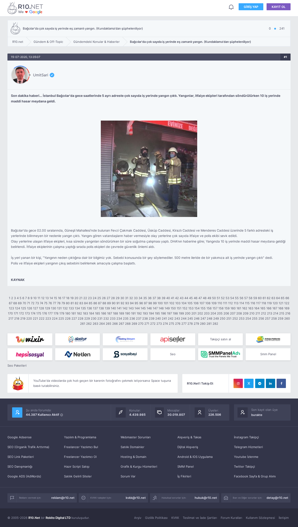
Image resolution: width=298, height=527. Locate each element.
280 (203, 323)
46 (195, 298)
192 (139, 313)
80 (68, 303)
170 (10, 313)
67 (10, 303)
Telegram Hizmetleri (248, 447)
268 (128, 323)
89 (109, 303)
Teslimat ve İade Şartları (200, 518)
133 (71, 308)
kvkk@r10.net (136, 498)
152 (184, 308)
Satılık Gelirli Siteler (78, 476)
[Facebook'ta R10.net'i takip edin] (281, 383)
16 (59, 298)
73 (37, 303)
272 (153, 323)
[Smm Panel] (172, 339)
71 (28, 303)
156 (209, 308)
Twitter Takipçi (244, 466)
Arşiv (137, 518)
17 (63, 298)
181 (73, 313)
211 (257, 313)
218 (16, 318)
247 (203, 318)
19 (72, 298)
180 (67, 313)
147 (155, 308)
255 (254, 318)
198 (175, 313)
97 (145, 303)
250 (222, 318)
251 (228, 318)
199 (181, 313)
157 (215, 308)
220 (29, 318)
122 (286, 303)
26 (104, 298)
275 (171, 323)
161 (239, 308)
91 (118, 303)
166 (268, 308)
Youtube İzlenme (246, 457)
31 (126, 298)
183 (85, 313)
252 (235, 318)
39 (163, 298)
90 (113, 303)
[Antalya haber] (268, 339)
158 (221, 308)
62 (269, 298)
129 (47, 308)
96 (141, 303)
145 (143, 308)
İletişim (284, 518)
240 (158, 318)
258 (274, 318)
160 (233, 308)
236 (132, 318)
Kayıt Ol (278, 7)
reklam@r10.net (62, 498)
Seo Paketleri (17, 365)
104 (183, 303)
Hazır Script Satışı (76, 466)
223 (48, 318)
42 (177, 298)
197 (169, 313)
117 (258, 303)
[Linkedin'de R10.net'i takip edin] (270, 383)
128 (41, 308)
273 (159, 323)
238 (145, 318)
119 (269, 303)
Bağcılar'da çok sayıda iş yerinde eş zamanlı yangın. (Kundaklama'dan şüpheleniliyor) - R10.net (26, 7)
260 (287, 318)
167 (274, 308)
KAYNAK (18, 280)
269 (134, 323)
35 (145, 298)
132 (65, 308)
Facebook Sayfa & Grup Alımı (255, 476)
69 (20, 303)
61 (264, 298)
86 (95, 303)
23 (90, 298)
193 (145, 313)
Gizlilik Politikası (156, 518)
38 (159, 298)
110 (219, 303)
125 (23, 308)
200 (187, 313)
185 (97, 313)
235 (126, 318)
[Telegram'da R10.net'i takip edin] (259, 383)
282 (215, 323)
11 (38, 298)
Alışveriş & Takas (189, 437)
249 (216, 318)
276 (177, 323)
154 (197, 308)
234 (119, 318)
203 (207, 313)
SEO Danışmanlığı (19, 466)
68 (15, 303)
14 (51, 298)
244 (183, 318)
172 (21, 313)
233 (112, 318)
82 (76, 303)
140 (113, 308)
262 (89, 323)
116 (253, 303)
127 (35, 308)
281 (209, 323)
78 (59, 303)
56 (241, 298)
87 (100, 303)
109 (214, 303)
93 (127, 303)
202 (200, 313)
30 (122, 298)
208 (239, 313)
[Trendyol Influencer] (29, 339)
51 (218, 298)
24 (94, 298)
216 (287, 313)
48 (205, 298)
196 (163, 313)
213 (269, 313)
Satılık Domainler (132, 447)
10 (35, 298)
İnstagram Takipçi (246, 437)
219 (22, 318)
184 (91, 313)
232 (106, 318)
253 (241, 318)
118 (263, 303)
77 (54, 303)
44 (186, 298)
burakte (256, 415)
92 (122, 303)
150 (173, 308)
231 (99, 318)
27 (108, 298)
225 (61, 318)
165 (262, 308)
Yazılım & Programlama (80, 437)
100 (160, 303)
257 (267, 318)
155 (203, 308)
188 (115, 313)
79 (63, 303)
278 (190, 323)
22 (85, 298)
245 (190, 318)
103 (177, 303)
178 (56, 313)
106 (196, 303)
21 (80, 298)
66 (287, 298)
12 (42, 298)
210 (251, 313)
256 (261, 318)
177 (50, 313)
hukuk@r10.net (206, 498)
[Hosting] (77, 339)
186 (103, 313)
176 (44, 313)
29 (117, 298)
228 (80, 318)
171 (16, 313)
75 (45, 303)
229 (87, 318)
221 (35, 318)
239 (151, 318)
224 (55, 318)
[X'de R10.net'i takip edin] (249, 383)
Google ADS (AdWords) (24, 476)
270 (140, 323)
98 (150, 303)
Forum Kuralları (231, 518)
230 (93, 318)
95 (136, 303)
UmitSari (40, 75)
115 (247, 303)
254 (248, 318)
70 (24, 303)
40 (168, 298)
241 (164, 318)
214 (275, 313)
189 (121, 313)
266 (115, 323)
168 (280, 308)
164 (256, 308)
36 (150, 298)
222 (41, 318)
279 (196, 323)
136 (89, 308)
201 (193, 313)
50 (214, 298)
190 (127, 313)
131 (59, 308)
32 (131, 298)
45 (191, 298)
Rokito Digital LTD (58, 518)
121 (281, 303)
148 (161, 308)
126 (29, 308)
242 (170, 318)
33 (136, 298)
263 (95, 323)
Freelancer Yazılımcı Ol (80, 457)
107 (202, 303)
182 (79, 313)
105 (190, 303)
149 (167, 308)
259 (280, 318)
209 (245, 313)
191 (133, 313)
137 (95, 308)
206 (226, 313)
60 (260, 298)
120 (275, 303)
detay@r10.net (277, 498)
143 (131, 308)
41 (172, 298)
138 (101, 308)
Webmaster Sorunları (136, 437)
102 (171, 303)
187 (109, 313)
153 (190, 308)
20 (76, 298)
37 (154, 298)
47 (200, 298)
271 (146, 323)
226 (68, 318)
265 (108, 323)
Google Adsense (19, 437)
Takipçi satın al (220, 339)
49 (209, 298)
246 (197, 318)
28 (113, 298)
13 (47, 298)
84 (86, 303)
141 (119, 308)
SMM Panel (185, 466)
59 (255, 298)
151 (179, 308)
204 (213, 313)
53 (227, 298)
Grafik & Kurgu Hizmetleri (139, 466)
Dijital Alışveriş (187, 447)
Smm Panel (268, 354)
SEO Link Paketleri (20, 457)
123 (11, 308)
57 (246, 298)
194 (151, 313)
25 (99, 298)
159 (227, 308)
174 (33, 313)
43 (181, 298)
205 (220, 313)
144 (137, 308)
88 (104, 303)
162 (244, 308)
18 (67, 298)
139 (107, 308)
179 (61, 313)
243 (177, 318)
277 (183, 323)
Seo (173, 354)
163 (250, 308)
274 (165, 323)
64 (278, 298)
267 (121, 323)
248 (209, 318)
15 (55, 298)
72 (32, 303)
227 (74, 318)
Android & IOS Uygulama (195, 457)
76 (50, 303)
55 (237, 298)
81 (72, 303)
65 (282, 298)
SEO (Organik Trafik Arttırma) (28, 447)
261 (82, 323)
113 (236, 303)
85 (90, 303)
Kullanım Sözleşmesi (260, 518)
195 (157, 313)
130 (53, 308)
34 (140, 298)
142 (125, 308)
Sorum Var (128, 476)
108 (207, 303)
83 (81, 303)
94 (132, 303)
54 (232, 298)
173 (27, 313)
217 (10, 318)
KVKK (175, 518)
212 (263, 313)
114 (241, 303)
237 (138, 318)
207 (232, 313)
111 (225, 303)
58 (250, 298)
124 (17, 308)
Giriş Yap (251, 7)
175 (38, 313)
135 (83, 308)
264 (102, 323)
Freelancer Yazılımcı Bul (81, 447)
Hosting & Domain (133, 457)
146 (149, 308)
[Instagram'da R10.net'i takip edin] (238, 383)
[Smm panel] (220, 354)
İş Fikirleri (184, 476)
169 (286, 308)
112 (230, 303)
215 (281, 313)
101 (166, 303)
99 (155, 303)
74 (41, 303)
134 (77, 308)
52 (223, 298)
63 (273, 298)
